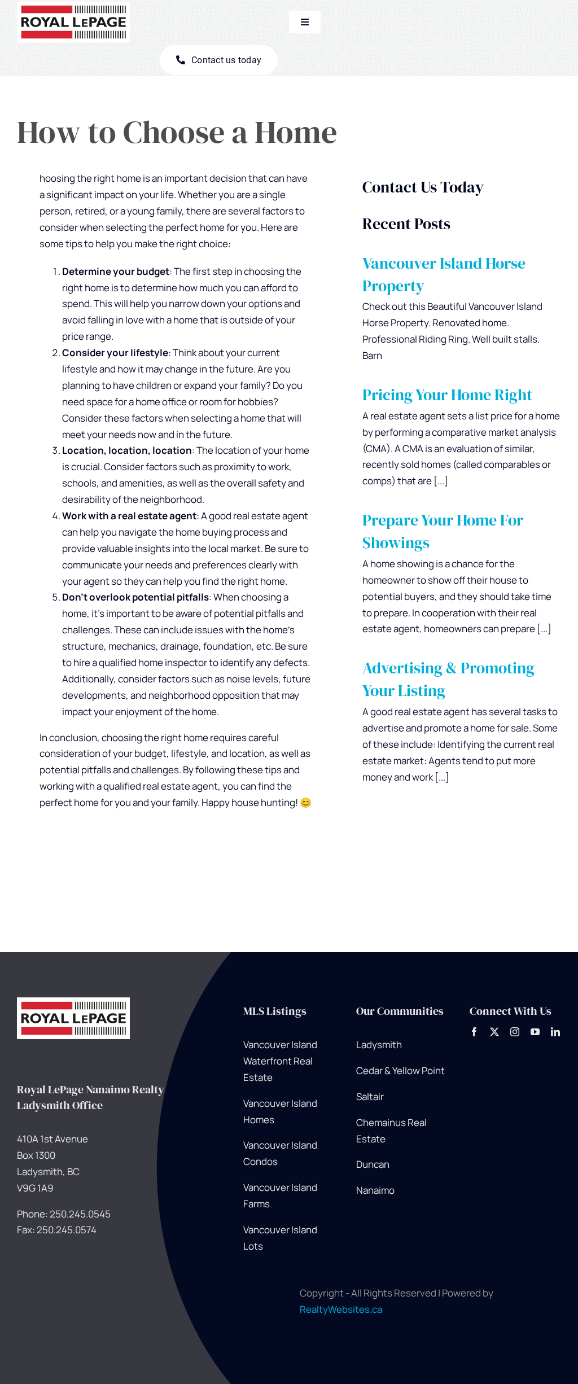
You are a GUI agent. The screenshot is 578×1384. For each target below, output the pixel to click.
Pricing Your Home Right (447, 395)
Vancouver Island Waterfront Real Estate (280, 1061)
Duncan (372, 1164)
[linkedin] (555, 1031)
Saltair (370, 1096)
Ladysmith (379, 1044)
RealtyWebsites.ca (341, 1309)
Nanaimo (375, 1190)
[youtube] (535, 1031)
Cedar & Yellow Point (400, 1070)
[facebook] (474, 1031)
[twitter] (494, 1031)
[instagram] (514, 1031)
